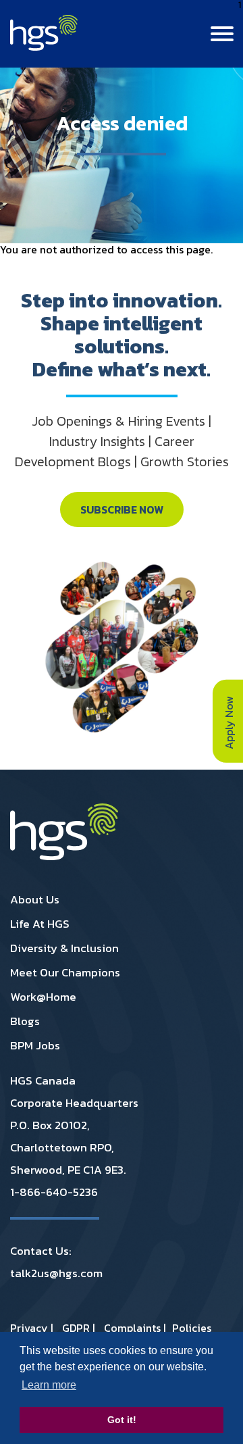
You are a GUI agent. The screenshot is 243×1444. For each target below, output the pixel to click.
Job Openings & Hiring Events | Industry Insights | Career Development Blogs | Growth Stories (122, 441)
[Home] (44, 47)
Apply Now (229, 721)
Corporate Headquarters (74, 1103)
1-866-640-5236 (54, 1192)
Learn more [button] (49, 1385)
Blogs (25, 1021)
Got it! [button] (121, 1419)
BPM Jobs (35, 1045)
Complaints (132, 1328)
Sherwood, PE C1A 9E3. (68, 1169)
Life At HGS (40, 923)
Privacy (29, 1328)
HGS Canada (43, 1080)
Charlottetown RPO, (62, 1147)
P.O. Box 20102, (50, 1125)
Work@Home (43, 996)
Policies (191, 1328)
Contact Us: (41, 1251)
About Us (34, 899)
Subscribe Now (121, 509)
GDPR (76, 1328)
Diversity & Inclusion (64, 948)
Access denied (122, 123)
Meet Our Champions (65, 972)
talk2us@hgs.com (56, 1273)
